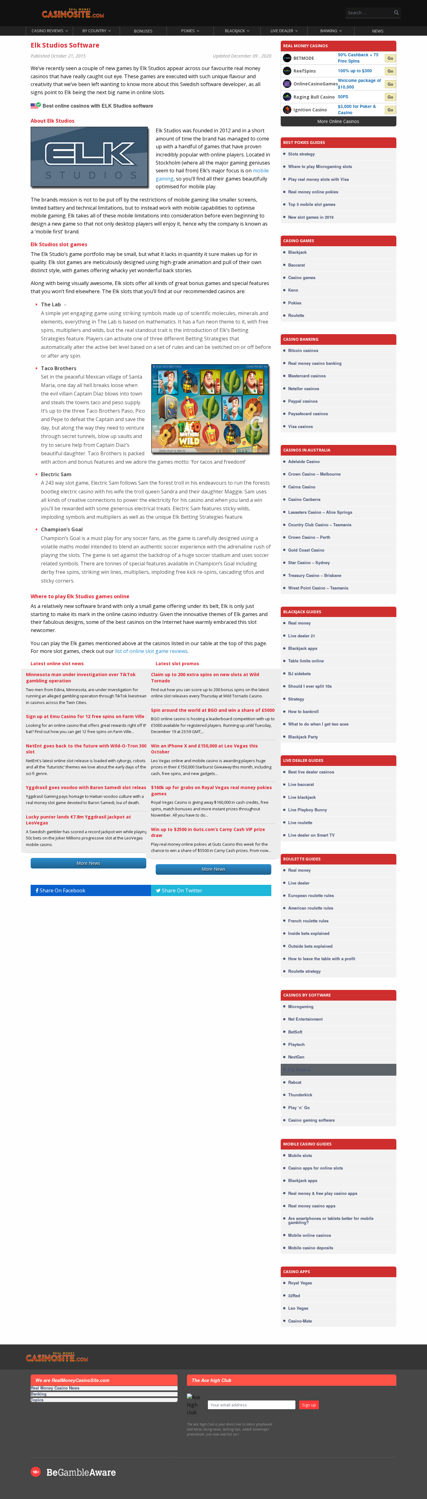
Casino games (301, 277)
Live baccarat (301, 784)
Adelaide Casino (304, 461)
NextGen (296, 1057)
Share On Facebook (61, 890)
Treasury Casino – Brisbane (314, 575)
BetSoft (295, 1032)
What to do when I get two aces (318, 724)
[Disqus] (151, 979)
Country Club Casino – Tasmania (319, 525)
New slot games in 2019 (311, 217)
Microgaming (301, 1006)
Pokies (188, 30)
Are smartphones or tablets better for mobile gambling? (331, 1220)
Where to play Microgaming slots (320, 166)
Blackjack (235, 30)
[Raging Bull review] (287, 95)
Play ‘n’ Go (299, 1107)
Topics (37, 1400)
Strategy (296, 699)
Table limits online (306, 661)
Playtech (296, 1044)
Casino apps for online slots (315, 1168)
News (378, 31)
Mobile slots (300, 1155)
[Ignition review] (287, 109)
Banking (328, 30)
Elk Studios (299, 1070)
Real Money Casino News (55, 1388)
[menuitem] (49, 31)
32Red (294, 1295)
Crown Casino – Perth (309, 537)
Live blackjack (302, 797)
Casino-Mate (300, 1321)
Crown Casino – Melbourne (314, 474)
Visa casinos (300, 426)
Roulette (296, 315)
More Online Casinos (338, 121)
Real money (299, 623)
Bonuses (143, 31)
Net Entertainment (305, 1019)
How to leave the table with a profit (321, 958)
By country (94, 30)
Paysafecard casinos (308, 413)
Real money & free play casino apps (322, 1193)
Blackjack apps (302, 648)
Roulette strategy (304, 971)
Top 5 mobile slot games (311, 204)
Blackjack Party (303, 737)
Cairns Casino (301, 487)
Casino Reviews (47, 30)
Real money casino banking (315, 363)
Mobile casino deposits (310, 1248)
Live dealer (298, 883)
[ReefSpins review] (287, 70)
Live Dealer (282, 30)
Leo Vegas (298, 1308)
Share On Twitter (181, 890)
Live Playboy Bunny (307, 810)
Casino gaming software (311, 1120)
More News (88, 863)
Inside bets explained (308, 933)
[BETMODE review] (287, 57)
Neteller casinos (303, 388)
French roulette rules (308, 921)
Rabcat (294, 1082)
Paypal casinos (303, 401)
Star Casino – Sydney (309, 562)
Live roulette (300, 822)
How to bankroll (303, 711)
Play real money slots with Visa (318, 179)
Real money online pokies (313, 192)
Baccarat (296, 265)
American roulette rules (310, 908)
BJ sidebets (299, 673)
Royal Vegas (300, 1283)
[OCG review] (287, 83)
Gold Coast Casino (306, 550)
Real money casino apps (311, 1206)
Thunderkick (300, 1095)
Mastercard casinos (307, 376)
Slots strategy (301, 154)
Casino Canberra (304, 499)
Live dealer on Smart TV (311, 835)
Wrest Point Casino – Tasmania (318, 588)
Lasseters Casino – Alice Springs (320, 512)
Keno (293, 290)
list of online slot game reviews (151, 651)
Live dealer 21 (301, 636)
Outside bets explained (310, 946)
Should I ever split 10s (310, 686)
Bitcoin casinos (303, 350)
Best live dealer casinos (311, 772)
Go (390, 58)
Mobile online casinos (309, 1235)
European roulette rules (311, 895)
